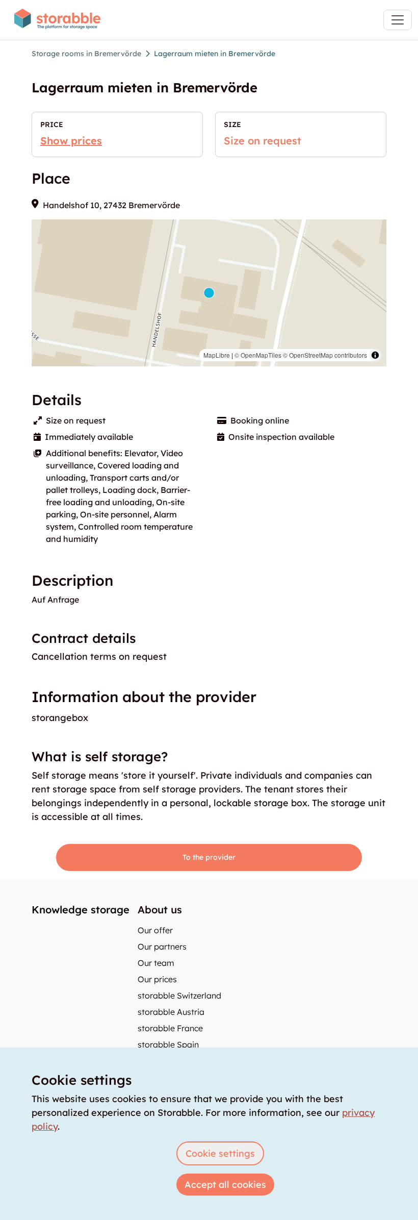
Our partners (162, 946)
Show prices (71, 140)
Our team (156, 963)
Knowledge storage (80, 909)
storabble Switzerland (179, 995)
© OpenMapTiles (257, 355)
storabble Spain (168, 1044)
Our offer (155, 930)
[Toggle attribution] (375, 355)
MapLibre (216, 355)
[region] (209, 292)
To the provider (209, 857)
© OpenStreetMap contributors (325, 355)
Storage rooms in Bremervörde (86, 53)
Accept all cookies (225, 1184)
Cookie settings (220, 1153)
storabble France (170, 1028)
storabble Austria (171, 1012)
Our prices (157, 979)
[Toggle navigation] (397, 20)
